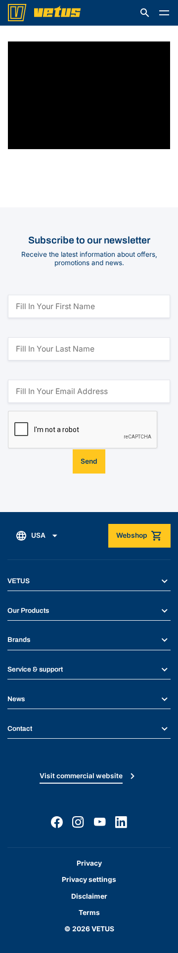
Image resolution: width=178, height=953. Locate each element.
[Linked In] (121, 822)
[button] (145, 13)
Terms (89, 912)
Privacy (89, 863)
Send (89, 461)
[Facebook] (57, 822)
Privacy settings (89, 879)
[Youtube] (100, 822)
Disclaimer (89, 896)
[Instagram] (78, 822)
